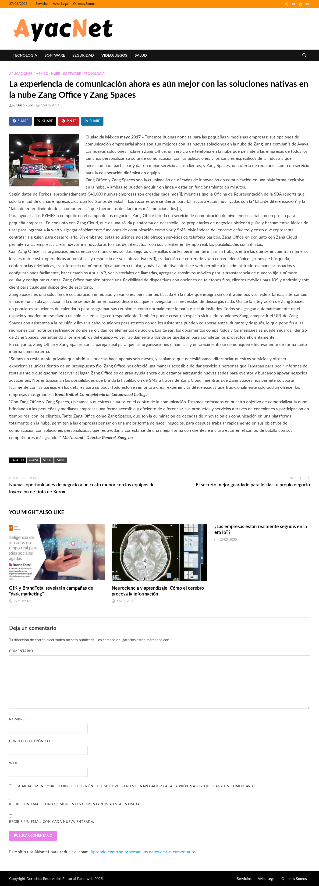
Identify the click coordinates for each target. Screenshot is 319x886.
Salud (141, 55)
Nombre (18, 719)
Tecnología (25, 55)
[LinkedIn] (301, 4)
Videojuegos (114, 55)
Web (13, 763)
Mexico (41, 74)
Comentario (22, 651)
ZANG (60, 460)
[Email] (307, 4)
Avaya (33, 460)
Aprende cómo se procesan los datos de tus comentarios (143, 852)
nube (55, 74)
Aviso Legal (60, 4)
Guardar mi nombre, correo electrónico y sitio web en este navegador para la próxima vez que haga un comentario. (136, 786)
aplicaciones (20, 74)
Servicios (41, 4)
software (55, 55)
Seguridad (83, 55)
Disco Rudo (24, 105)
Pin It (71, 121)
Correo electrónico (31, 741)
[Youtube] (294, 4)
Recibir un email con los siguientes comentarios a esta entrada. (75, 804)
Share (23, 121)
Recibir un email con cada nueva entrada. (51, 822)
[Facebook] (287, 4)
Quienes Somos (84, 4)
